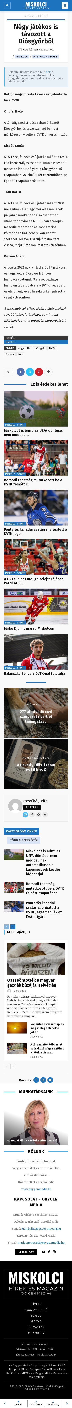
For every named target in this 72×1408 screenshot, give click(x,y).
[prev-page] (6, 926)
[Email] (25, 814)
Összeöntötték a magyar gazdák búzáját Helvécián (31, 983)
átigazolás (24, 348)
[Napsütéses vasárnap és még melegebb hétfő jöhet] (17, 1028)
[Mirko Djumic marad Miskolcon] (36, 606)
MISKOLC (43, 16)
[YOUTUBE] (43, 1252)
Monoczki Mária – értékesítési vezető (31, 1140)
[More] (48, 372)
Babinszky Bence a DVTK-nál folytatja (34, 673)
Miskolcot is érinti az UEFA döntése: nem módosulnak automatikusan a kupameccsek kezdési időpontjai (44, 862)
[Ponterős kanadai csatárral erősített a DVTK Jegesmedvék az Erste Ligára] (36, 508)
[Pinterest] (39, 372)
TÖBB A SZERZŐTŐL (24, 840)
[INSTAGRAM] (54, 1252)
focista (10, 354)
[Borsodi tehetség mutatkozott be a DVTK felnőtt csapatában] (36, 458)
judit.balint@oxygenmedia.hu (41, 1228)
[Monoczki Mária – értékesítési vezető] (36, 1122)
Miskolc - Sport (45, 56)
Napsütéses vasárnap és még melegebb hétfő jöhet (47, 1028)
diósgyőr (40, 348)
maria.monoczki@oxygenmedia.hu (41, 1242)
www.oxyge (29, 1189)
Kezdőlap (29, 16)
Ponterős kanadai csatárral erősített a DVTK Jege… (35, 531)
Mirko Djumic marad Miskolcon (29, 628)
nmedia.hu (44, 1189)
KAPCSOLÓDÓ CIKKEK (21, 831)
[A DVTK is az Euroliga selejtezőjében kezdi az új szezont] (36, 557)
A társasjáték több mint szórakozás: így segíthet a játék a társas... (47, 1048)
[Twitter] (30, 372)
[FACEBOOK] (49, 1252)
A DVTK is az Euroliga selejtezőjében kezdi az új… (34, 581)
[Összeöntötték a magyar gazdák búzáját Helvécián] (36, 959)
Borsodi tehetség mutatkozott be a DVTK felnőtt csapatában (45, 888)
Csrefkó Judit (35, 801)
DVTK (52, 348)
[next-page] (12, 926)
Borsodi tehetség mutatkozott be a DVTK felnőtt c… (33, 482)
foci (20, 354)
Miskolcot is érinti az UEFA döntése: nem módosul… (33, 432)
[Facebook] (21, 372)
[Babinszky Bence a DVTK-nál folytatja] (36, 652)
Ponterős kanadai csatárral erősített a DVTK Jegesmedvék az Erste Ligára (44, 910)
